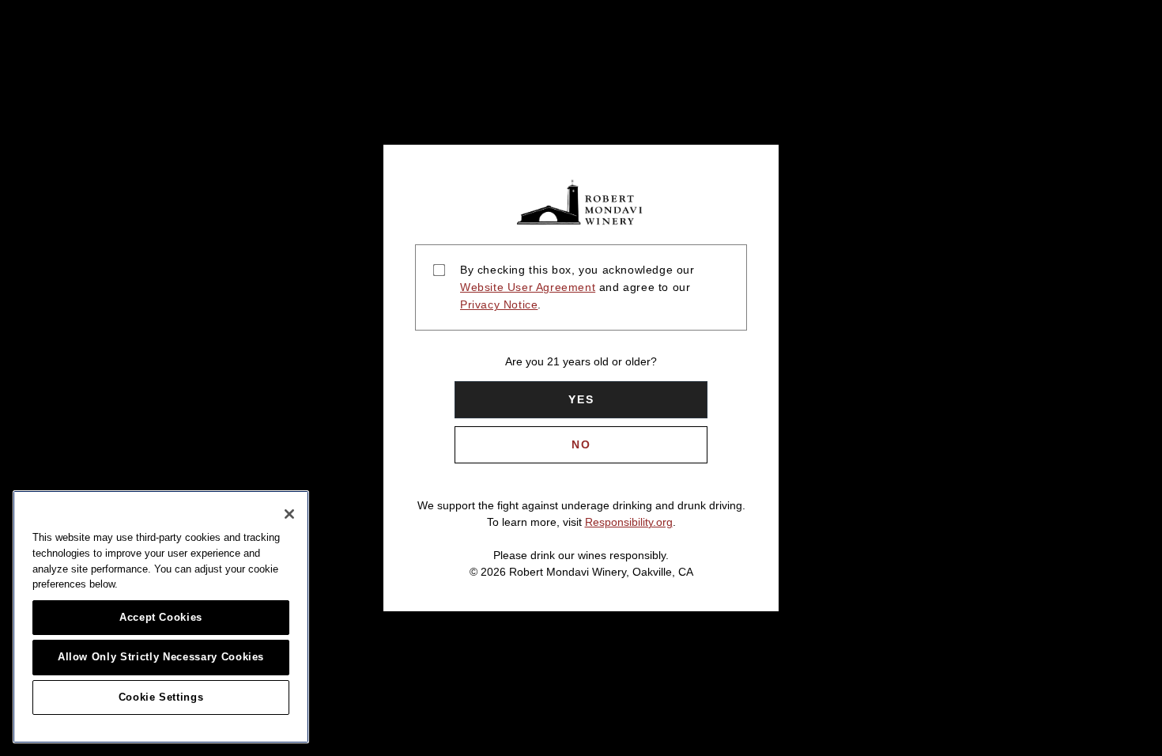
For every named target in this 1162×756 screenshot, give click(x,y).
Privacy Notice (499, 304)
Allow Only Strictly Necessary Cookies (161, 657)
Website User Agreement (527, 287)
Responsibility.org (629, 522)
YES (581, 399)
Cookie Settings (161, 697)
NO (581, 444)
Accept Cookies (160, 617)
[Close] (289, 514)
